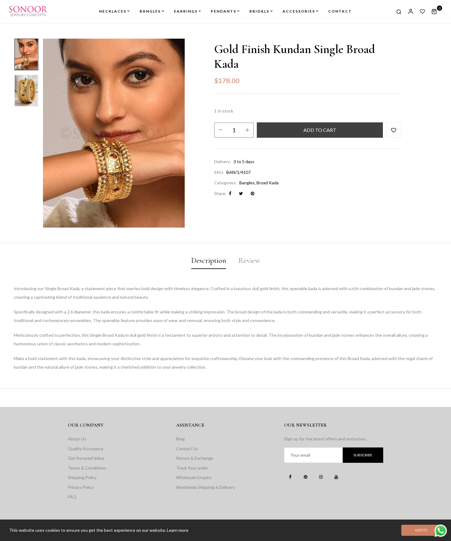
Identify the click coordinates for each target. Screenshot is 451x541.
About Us (77, 438)
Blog (180, 438)
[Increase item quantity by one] (247, 130)
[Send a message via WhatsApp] (441, 531)
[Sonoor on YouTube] (336, 476)
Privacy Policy (81, 487)
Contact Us (187, 448)
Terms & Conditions (87, 467)
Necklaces (112, 11)
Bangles (150, 11)
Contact (340, 11)
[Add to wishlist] (393, 130)
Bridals (259, 11)
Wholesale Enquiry (194, 477)
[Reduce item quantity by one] (220, 130)
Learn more (177, 530)
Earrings (186, 11)
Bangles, (247, 182)
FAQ (72, 496)
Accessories (299, 11)
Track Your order (192, 467)
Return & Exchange (194, 458)
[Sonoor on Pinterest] (305, 476)
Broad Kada (267, 182)
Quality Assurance (85, 448)
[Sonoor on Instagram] (321, 476)
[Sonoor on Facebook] (290, 476)
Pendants (223, 11)
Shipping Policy (82, 477)
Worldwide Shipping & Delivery (205, 487)
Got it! (421, 530)
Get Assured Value (86, 458)
